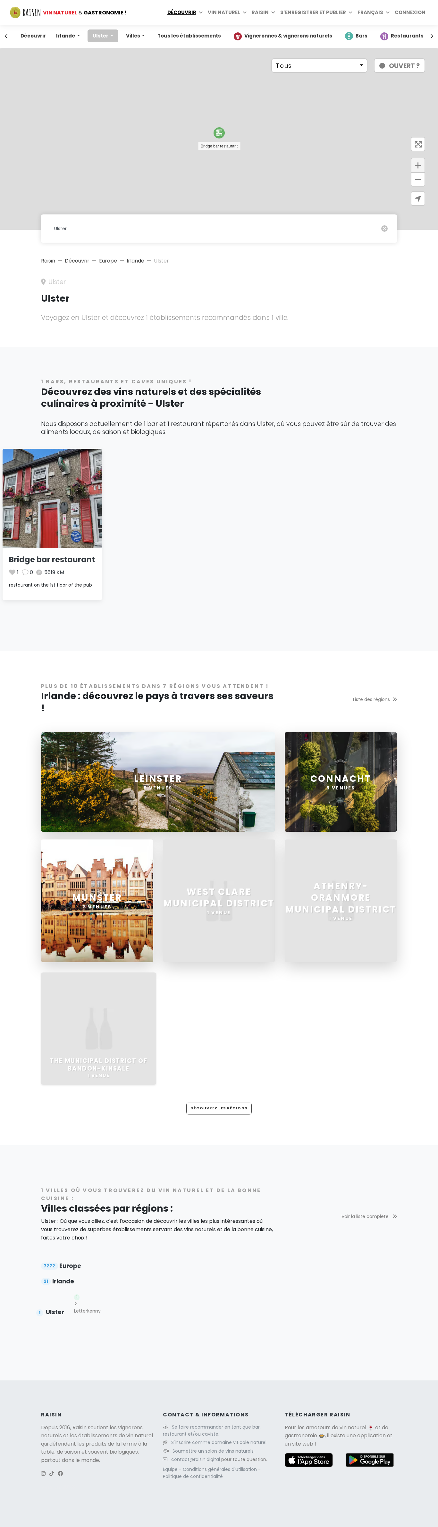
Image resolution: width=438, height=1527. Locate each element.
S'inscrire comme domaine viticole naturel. (219, 1442)
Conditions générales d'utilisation (220, 1469)
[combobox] (319, 65)
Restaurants (407, 35)
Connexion (410, 12)
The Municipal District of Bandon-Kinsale (98, 1064)
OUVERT (404, 65)
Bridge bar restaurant (52, 559)
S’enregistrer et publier (313, 12)
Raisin (48, 260)
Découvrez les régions (219, 1108)
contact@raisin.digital (195, 1459)
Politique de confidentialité (193, 1476)
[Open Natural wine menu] (245, 12)
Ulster (101, 35)
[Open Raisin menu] (273, 12)
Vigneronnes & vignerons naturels (288, 35)
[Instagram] (43, 1473)
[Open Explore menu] (201, 12)
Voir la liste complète (365, 1216)
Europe (108, 260)
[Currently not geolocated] (418, 198)
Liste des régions (371, 699)
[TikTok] (51, 1473)
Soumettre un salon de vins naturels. (214, 1451)
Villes (133, 35)
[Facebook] (60, 1473)
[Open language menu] (388, 12)
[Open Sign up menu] (350, 12)
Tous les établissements (189, 35)
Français (370, 12)
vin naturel (353, 1427)
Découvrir (181, 12)
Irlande (66, 35)
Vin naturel (224, 12)
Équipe (171, 1469)
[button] (219, 132)
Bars (361, 35)
